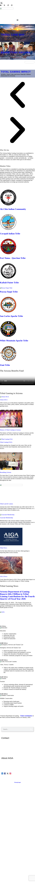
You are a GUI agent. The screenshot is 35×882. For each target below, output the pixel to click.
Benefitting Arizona (15, 52)
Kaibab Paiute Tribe (9, 282)
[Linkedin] (2, 773)
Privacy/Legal (17, 782)
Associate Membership (6, 517)
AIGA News (3, 576)
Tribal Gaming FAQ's (6, 442)
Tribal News (3, 548)
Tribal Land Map (13, 34)
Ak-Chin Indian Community (13, 209)
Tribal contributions (26, 716)
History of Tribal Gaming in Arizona (10, 430)
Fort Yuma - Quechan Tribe (13, 258)
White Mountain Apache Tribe (14, 340)
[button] (1, 3)
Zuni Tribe (5, 365)
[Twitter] (8, 773)
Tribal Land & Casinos (6, 504)
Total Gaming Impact (16, 71)
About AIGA (4, 399)
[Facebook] (5, 773)
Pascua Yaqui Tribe (9, 292)
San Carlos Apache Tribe (11, 316)
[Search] (31, 729)
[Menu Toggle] (17, 20)
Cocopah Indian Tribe (10, 233)
